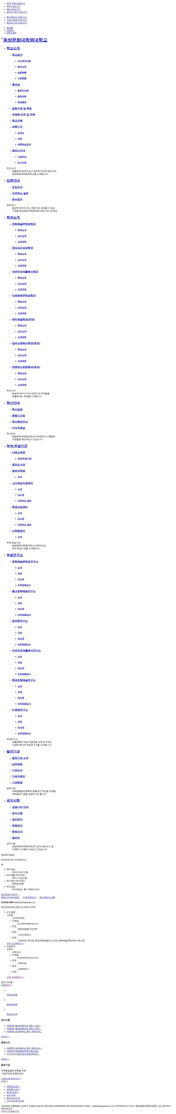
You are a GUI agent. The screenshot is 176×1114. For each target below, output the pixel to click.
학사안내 (13, 403)
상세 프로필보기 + (15, 943)
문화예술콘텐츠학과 (24, 224)
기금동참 (17, 782)
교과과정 (22, 242)
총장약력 (22, 96)
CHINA (10, 30)
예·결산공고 (12, 1092)
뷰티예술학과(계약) (23, 319)
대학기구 (17, 126)
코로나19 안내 (20, 807)
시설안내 (22, 157)
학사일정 (17, 409)
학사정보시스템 (47, 897)
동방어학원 (18, 470)
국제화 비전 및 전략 (23, 114)
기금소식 (17, 770)
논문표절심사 (24, 585)
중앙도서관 (18, 464)
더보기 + (5, 1036)
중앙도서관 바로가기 (17, 23)
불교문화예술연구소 (24, 591)
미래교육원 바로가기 (17, 20)
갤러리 (16, 837)
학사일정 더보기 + (10, 894)
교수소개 (22, 236)
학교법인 (17, 54)
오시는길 (22, 162)
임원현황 (22, 72)
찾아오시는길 (13, 1098)
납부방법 (17, 764)
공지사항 (13, 800)
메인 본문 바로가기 (16, 3)
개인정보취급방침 (15, 1101)
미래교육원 (18, 452)
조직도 (21, 133)
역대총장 (22, 102)
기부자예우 (18, 776)
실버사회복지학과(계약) (26, 343)
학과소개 (13, 217)
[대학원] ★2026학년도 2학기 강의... (24, 1026)
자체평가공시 (13, 1089)
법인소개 (22, 67)
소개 (20, 477)
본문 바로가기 (13, 6)
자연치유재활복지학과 (25, 271)
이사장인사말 (24, 61)
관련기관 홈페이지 (10, 1111)
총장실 (16, 84)
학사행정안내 (20, 421)
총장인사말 (23, 90)
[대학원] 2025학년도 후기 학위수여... (24, 1031)
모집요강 (17, 187)
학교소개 (13, 48)
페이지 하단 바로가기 (17, 12)
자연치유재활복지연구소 (26, 650)
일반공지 (17, 819)
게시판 (21, 495)
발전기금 (13, 751)
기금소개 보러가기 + (11, 1078)
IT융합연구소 (20, 709)
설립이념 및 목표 (22, 108)
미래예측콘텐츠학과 (24, 295)
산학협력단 (18, 530)
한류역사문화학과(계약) (26, 367)
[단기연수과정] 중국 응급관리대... (23, 1054)
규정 (20, 138)
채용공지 (17, 825)
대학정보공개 (24, 144)
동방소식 (17, 831)
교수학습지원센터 (22, 483)
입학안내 (13, 180)
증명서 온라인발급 (10, 897)
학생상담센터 (20, 507)
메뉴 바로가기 (13, 9)
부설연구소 (15, 555)
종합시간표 (18, 415)
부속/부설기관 (17, 446)
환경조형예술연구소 (24, 680)
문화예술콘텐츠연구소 (25, 561)
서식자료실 (18, 427)
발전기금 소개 (20, 758)
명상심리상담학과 (22, 247)
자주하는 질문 (20, 193)
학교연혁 (17, 120)
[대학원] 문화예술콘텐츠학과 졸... (23, 1051)
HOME (10, 28)
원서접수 (17, 199)
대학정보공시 (13, 1086)
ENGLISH (11, 33)
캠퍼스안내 (18, 150)
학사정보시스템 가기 (17, 17)
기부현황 (22, 78)
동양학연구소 (20, 620)
